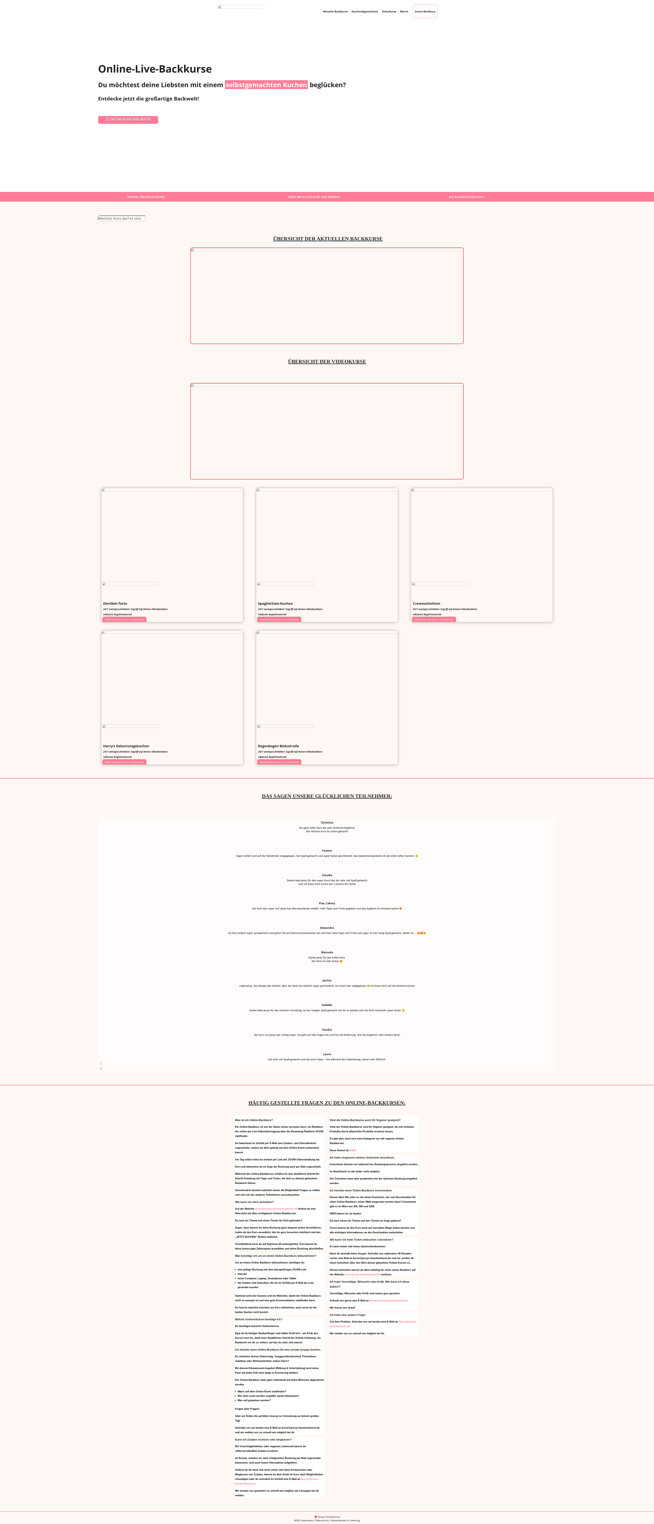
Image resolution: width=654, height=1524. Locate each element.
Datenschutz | (323, 1520)
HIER (353, 1150)
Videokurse (389, 11)
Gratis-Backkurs (425, 11)
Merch (404, 11)
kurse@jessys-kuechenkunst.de (388, 1300)
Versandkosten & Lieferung (345, 1520)
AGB (296, 1520)
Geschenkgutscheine (365, 11)
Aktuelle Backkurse (335, 11)
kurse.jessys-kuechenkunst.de (362, 1274)
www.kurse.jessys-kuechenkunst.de (276, 1208)
